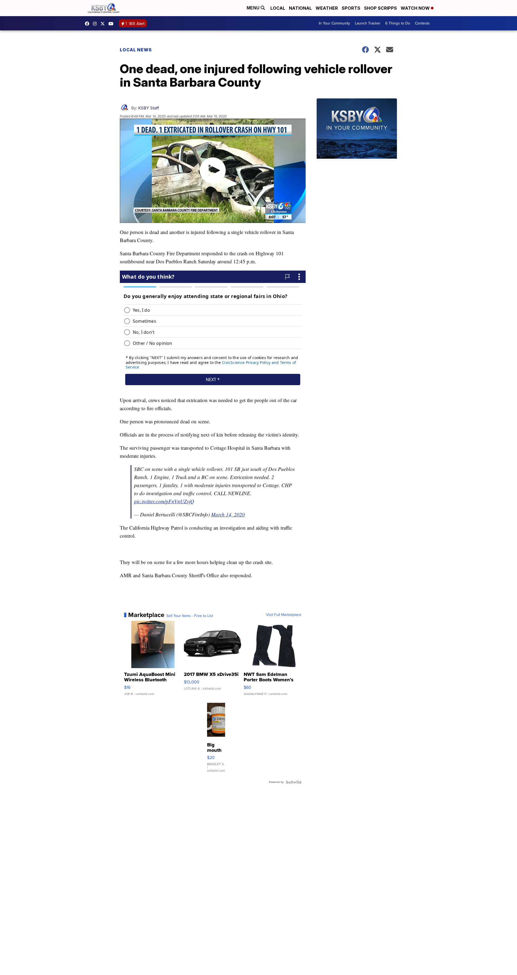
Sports (351, 8)
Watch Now (416, 8)
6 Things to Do (397, 23)
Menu (254, 8)
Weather (327, 8)
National (300, 8)
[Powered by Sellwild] (293, 782)
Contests (422, 23)
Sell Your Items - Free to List (189, 616)
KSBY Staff (148, 108)
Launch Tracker (367, 23)
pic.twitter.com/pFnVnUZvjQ (164, 501)
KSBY (103, 24)
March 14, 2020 (228, 514)
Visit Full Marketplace (283, 615)
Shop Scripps (380, 8)
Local (277, 8)
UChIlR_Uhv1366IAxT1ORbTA (112, 24)
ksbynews (88, 24)
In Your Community (334, 23)
